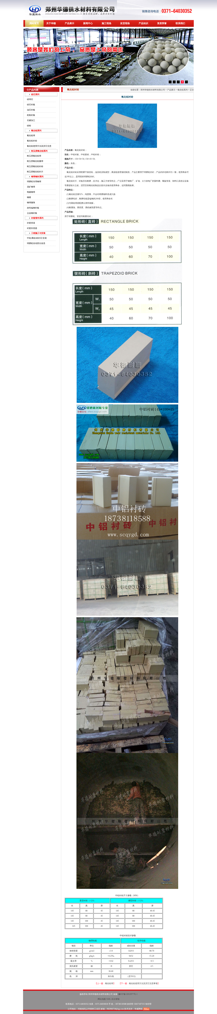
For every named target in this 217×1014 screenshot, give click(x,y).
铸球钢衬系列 (37, 176)
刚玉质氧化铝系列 (39, 151)
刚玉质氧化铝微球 (35, 161)
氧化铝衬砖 (32, 141)
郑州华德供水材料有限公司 (153, 90)
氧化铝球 (31, 135)
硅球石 (30, 99)
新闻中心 (88, 23)
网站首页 (34, 23)
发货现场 (125, 23)
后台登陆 (115, 999)
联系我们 (180, 23)
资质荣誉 (162, 23)
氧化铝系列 (36, 130)
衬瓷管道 (31, 223)
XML (108, 999)
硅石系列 (35, 94)
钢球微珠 (31, 202)
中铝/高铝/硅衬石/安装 (37, 238)
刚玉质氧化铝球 (34, 156)
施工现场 (106, 23)
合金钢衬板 (32, 213)
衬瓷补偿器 (32, 228)
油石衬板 (31, 110)
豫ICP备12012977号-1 (127, 994)
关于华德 (51, 23)
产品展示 (69, 23)
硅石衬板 (31, 104)
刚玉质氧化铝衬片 (35, 171)
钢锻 (29, 197)
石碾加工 (31, 120)
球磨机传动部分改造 (36, 243)
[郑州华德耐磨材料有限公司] (70, 19)
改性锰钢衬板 (33, 208)
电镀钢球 (31, 192)
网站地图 (102, 999)
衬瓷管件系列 (37, 218)
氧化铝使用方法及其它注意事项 (143, 983)
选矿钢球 (31, 187)
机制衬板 (31, 115)
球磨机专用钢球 (34, 181)
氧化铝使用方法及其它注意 (39, 146)
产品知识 (143, 23)
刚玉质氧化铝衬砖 (35, 166)
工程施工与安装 (38, 233)
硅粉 (29, 125)
